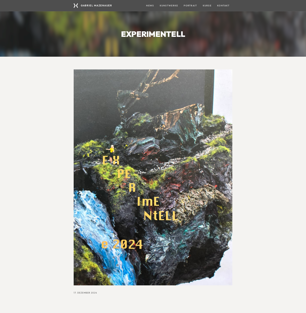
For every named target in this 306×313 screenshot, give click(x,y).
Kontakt (223, 5)
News (150, 5)
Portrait (190, 5)
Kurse (207, 5)
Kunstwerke (169, 5)
